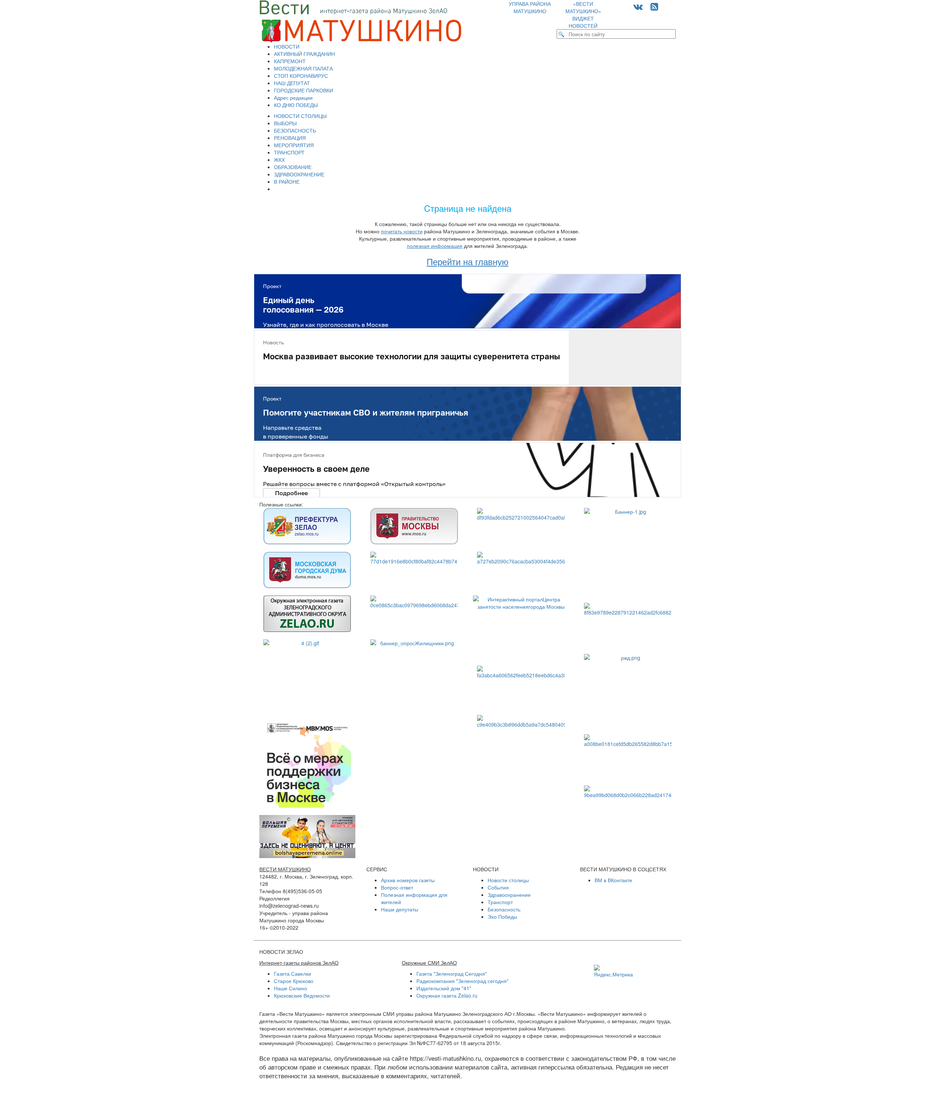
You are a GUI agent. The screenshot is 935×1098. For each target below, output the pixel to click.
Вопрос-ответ (397, 887)
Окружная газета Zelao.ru (446, 995)
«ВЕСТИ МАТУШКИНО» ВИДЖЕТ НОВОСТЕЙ (583, 14)
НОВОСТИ (286, 46)
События (498, 887)
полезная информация (434, 245)
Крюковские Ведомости (302, 995)
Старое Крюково (293, 980)
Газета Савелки (292, 973)
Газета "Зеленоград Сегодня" (451, 973)
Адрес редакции (293, 97)
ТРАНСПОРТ (289, 152)
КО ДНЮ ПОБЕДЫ (296, 104)
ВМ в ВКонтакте (613, 880)
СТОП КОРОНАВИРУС (301, 75)
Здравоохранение (509, 894)
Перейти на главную (467, 261)
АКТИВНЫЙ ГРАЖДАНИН (304, 53)
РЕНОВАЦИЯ (290, 137)
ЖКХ (279, 159)
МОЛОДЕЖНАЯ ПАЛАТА (303, 68)
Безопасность (504, 909)
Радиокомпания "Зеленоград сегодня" (462, 980)
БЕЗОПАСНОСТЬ (295, 130)
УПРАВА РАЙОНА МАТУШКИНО (530, 7)
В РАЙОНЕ (286, 181)
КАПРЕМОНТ (290, 61)
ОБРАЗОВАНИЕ (293, 167)
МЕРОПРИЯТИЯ (294, 145)
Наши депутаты (399, 909)
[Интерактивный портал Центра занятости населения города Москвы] (521, 627)
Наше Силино (290, 988)
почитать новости (402, 231)
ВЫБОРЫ (285, 123)
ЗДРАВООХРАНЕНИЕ (299, 174)
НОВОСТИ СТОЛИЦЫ (300, 115)
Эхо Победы (502, 916)
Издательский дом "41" (443, 988)
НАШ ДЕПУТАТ (292, 83)
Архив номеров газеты (408, 880)
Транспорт (500, 902)
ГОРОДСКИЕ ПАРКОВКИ (303, 90)
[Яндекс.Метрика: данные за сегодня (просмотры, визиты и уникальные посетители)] (613, 971)
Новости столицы (508, 880)
